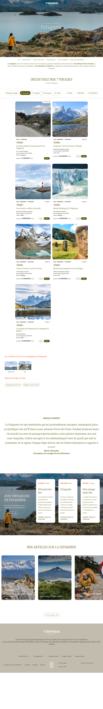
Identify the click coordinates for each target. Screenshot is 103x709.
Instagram (35, 665)
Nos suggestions (38, 656)
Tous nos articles (50, 615)
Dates (70, 93)
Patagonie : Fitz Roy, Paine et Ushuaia (67, 146)
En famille (37, 93)
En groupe (26, 93)
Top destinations (23, 656)
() (62, 33)
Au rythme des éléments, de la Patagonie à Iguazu (32, 329)
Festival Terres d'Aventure (86, 663)
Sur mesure (48, 93)
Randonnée (12, 371)
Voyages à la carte (53, 656)
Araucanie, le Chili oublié (51, 596)
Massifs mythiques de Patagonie (65, 208)
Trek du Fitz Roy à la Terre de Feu (29, 268)
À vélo (58, 93)
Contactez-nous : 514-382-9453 (12, 665)
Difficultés (81, 93)
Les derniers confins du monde (28, 208)
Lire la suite (51, 68)
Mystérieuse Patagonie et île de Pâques (68, 268)
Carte (78, 156)
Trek (27, 371)
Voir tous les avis (10, 513)
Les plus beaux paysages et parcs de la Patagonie (17, 595)
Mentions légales (62, 663)
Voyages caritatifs (67, 656)
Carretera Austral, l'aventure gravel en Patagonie (30, 147)
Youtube (42, 665)
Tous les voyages (13, 93)
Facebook (27, 665)
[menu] (99, 4)
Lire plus (40, 512)
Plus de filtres (93, 93)
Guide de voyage (62, 666)
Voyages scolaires (80, 656)
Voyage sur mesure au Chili (31, 385)
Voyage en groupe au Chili (13, 385)
